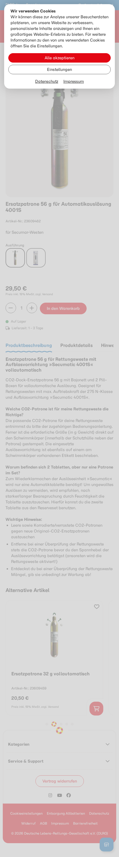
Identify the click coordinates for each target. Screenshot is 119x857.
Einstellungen (59, 69)
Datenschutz (46, 81)
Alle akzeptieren (59, 57)
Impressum (73, 81)
